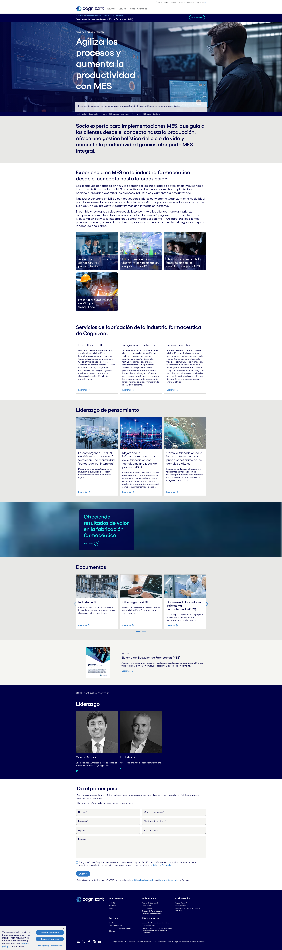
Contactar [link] (113, 923)
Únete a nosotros (162, 2)
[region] (33, 938)
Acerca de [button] (142, 8)
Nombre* (82, 812)
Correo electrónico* (154, 812)
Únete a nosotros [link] (115, 926)
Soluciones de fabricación (113, 16)
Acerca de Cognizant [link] (150, 903)
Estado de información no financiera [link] (155, 923)
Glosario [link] (112, 931)
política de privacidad (142, 880)
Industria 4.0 (87, 602)
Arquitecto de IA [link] (181, 903)
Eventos (182, 2)
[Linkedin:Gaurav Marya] (77, 771)
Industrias (79, 16)
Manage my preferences (50, 945)
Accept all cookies (50, 932)
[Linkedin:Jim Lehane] (121, 768)
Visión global (81, 114)
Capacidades (93, 114)
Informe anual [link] (147, 908)
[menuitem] (162, 2)
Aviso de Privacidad (162, 865)
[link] (90, 8)
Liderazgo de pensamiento (119, 114)
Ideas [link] (111, 908)
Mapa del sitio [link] (118, 942)
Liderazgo (147, 114)
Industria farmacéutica (93, 16)
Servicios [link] (112, 905)
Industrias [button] (111, 8)
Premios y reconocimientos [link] (152, 914)
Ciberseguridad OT (135, 602)
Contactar (198, 18)
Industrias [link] (112, 903)
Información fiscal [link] (148, 926)
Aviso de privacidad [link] (144, 942)
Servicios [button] (123, 8)
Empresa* (83, 821)
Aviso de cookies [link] (160, 942)
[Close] (63, 928)
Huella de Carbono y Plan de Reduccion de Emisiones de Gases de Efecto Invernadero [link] (157, 930)
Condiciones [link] (130, 942)
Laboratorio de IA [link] (181, 905)
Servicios (104, 114)
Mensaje (82, 839)
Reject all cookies (50, 939)
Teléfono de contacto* (155, 821)
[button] (201, 2)
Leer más (82, 390)
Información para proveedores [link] (120, 928)
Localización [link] (146, 905)
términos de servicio (168, 880)
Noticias (174, 2)
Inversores (191, 2)
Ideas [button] (132, 8)
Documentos (136, 114)
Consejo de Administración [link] (152, 911)
